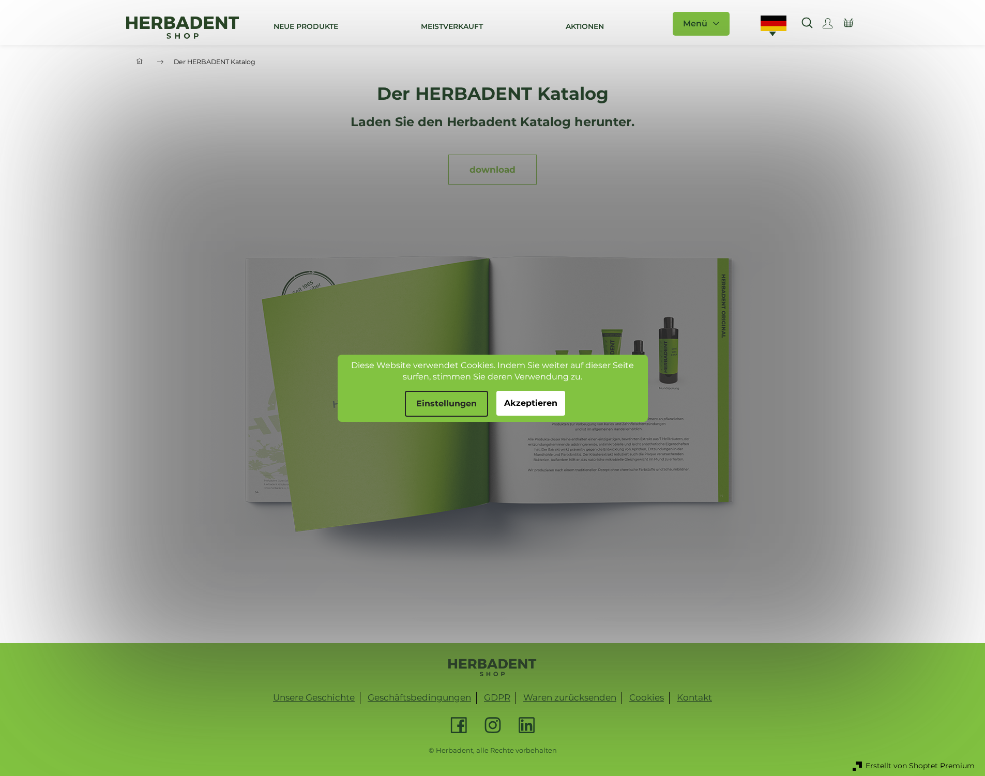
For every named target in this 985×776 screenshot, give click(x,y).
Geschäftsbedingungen (419, 697)
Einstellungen (446, 403)
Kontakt (694, 697)
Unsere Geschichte (314, 697)
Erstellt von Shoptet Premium (920, 765)
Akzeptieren (530, 403)
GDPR (497, 697)
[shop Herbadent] (492, 667)
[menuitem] (305, 26)
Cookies (646, 697)
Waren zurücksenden (569, 697)
